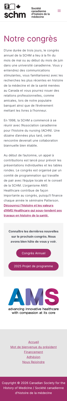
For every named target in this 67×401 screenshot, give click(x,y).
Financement (33, 352)
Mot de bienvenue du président (33, 347)
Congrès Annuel (33, 253)
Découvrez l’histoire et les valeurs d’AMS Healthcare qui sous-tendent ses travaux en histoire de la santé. (33, 210)
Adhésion (33, 357)
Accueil (33, 342)
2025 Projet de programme (33, 266)
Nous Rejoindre (33, 362)
